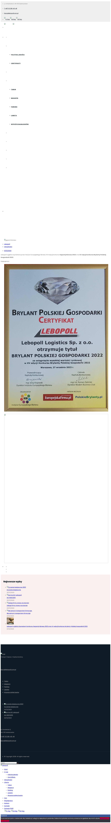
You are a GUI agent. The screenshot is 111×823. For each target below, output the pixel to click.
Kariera (10, 150)
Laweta (14, 115)
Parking (14, 107)
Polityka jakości (18, 55)
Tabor (13, 89)
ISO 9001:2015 (11, 598)
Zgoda (102, 818)
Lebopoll (7, 244)
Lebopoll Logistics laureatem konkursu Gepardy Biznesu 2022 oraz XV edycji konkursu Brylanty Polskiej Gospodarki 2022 (47, 626)
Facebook (4, 816)
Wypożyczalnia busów (20, 124)
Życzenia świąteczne (14, 590)
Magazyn (14, 98)
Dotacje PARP (13, 168)
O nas (10, 46)
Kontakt (11, 159)
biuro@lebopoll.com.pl (11, 13)
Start (10, 37)
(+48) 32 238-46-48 (10, 8)
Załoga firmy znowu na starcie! (17, 606)
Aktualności (13, 72)
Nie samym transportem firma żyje (18, 613)
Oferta (10, 81)
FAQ (9, 133)
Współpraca (12, 141)
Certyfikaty (16, 63)
